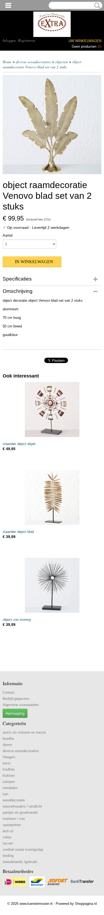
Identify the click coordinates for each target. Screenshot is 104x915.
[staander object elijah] (52, 409)
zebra (7, 837)
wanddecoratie (14, 800)
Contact (9, 692)
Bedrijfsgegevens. (16, 699)
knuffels (9, 769)
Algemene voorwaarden (21, 705)
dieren (7, 745)
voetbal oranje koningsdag (23, 849)
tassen (8, 843)
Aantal (8, 235)
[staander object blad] (52, 497)
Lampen (9, 782)
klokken (9, 776)
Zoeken (96, 6)
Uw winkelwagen (85, 41)
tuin (5, 794)
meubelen (10, 788)
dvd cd (8, 831)
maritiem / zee (14, 819)
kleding (8, 856)
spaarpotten (12, 825)
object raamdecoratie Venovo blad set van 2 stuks (42, 64)
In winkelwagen (34, 261)
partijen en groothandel (20, 813)
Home (7, 61)
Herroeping (15, 713)
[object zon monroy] (52, 585)
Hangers (9, 757)
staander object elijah (19, 444)
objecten (61, 61)
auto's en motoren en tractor (24, 732)
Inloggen (9, 40)
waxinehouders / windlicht (22, 806)
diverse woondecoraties (33, 61)
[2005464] (52, 124)
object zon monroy (17, 620)
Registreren (26, 40)
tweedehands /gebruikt (20, 862)
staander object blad (18, 532)
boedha (8, 739)
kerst (6, 763)
